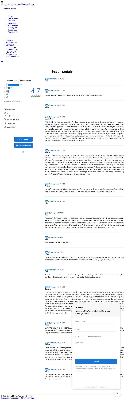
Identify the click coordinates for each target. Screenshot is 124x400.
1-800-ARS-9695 (9, 8)
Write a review (23, 139)
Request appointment (23, 145)
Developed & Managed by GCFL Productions (17, 398)
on (52, 79)
